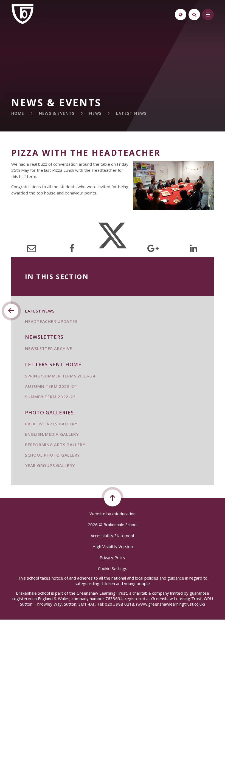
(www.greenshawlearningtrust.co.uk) (170, 604)
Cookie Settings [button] (112, 568)
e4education (124, 513)
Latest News (131, 113)
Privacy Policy (112, 557)
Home (17, 113)
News (95, 113)
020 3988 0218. (120, 604)
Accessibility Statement (112, 535)
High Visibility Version (112, 546)
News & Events (57, 113)
